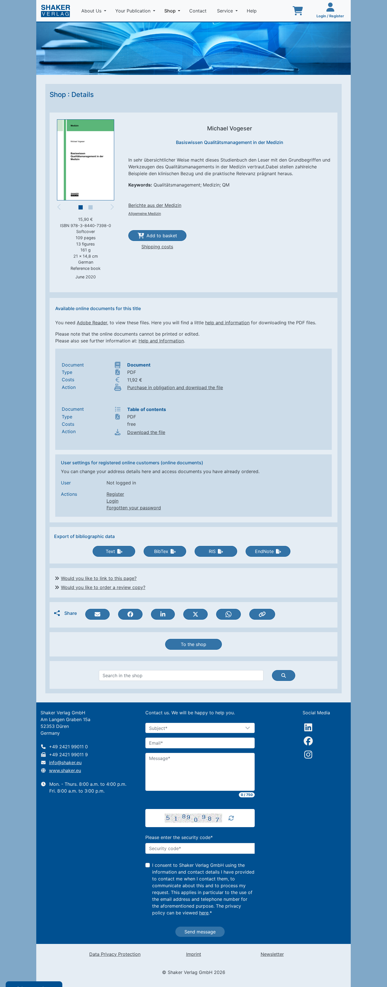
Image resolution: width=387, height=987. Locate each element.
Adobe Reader (92, 322)
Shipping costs (157, 246)
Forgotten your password (134, 508)
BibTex (161, 551)
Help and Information (161, 341)
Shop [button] (173, 11)
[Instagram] (308, 754)
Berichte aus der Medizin (154, 205)
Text (110, 551)
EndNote (264, 551)
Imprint (193, 954)
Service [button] (225, 11)
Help (252, 11)
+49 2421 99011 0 (68, 746)
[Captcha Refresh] (231, 818)
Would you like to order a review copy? (103, 587)
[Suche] (283, 675)
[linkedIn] (308, 727)
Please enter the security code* (179, 837)
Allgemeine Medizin (144, 213)
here (204, 913)
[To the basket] (298, 10)
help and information (227, 322)
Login (112, 501)
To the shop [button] (193, 644)
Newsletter (272, 954)
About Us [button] (92, 11)
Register (115, 494)
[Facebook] (308, 741)
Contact (198, 11)
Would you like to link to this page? (99, 578)
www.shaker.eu (65, 770)
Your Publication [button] (133, 11)
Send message (200, 932)
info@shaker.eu (65, 762)
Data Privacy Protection (115, 954)
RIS (212, 551)
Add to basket (161, 235)
